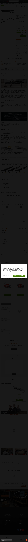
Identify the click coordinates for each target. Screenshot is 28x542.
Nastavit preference (6, 275)
